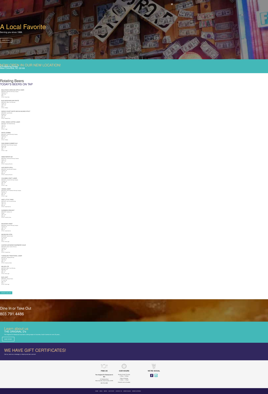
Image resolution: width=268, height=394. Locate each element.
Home (96, 391)
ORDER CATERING (136, 391)
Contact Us (119, 391)
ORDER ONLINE (6, 293)
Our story (8, 339)
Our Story (111, 391)
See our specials (8, 40)
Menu (101, 391)
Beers (105, 391)
